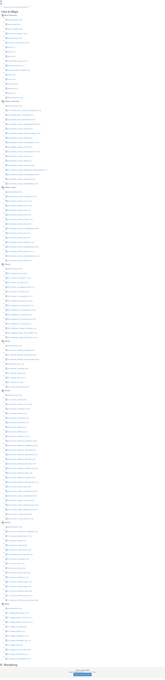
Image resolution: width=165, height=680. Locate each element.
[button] (1, 2)
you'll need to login (90, 672)
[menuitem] (1, 4)
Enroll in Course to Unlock (82, 675)
